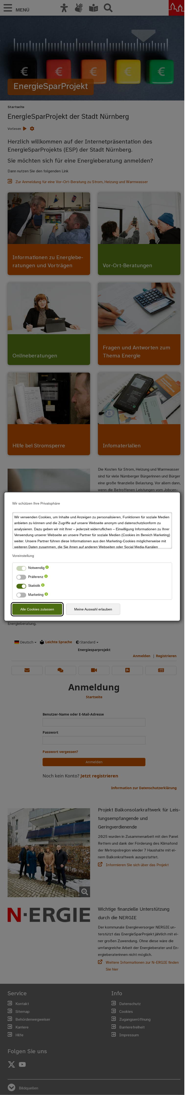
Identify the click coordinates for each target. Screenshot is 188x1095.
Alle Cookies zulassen (37, 609)
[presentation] (47, 568)
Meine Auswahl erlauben (93, 609)
